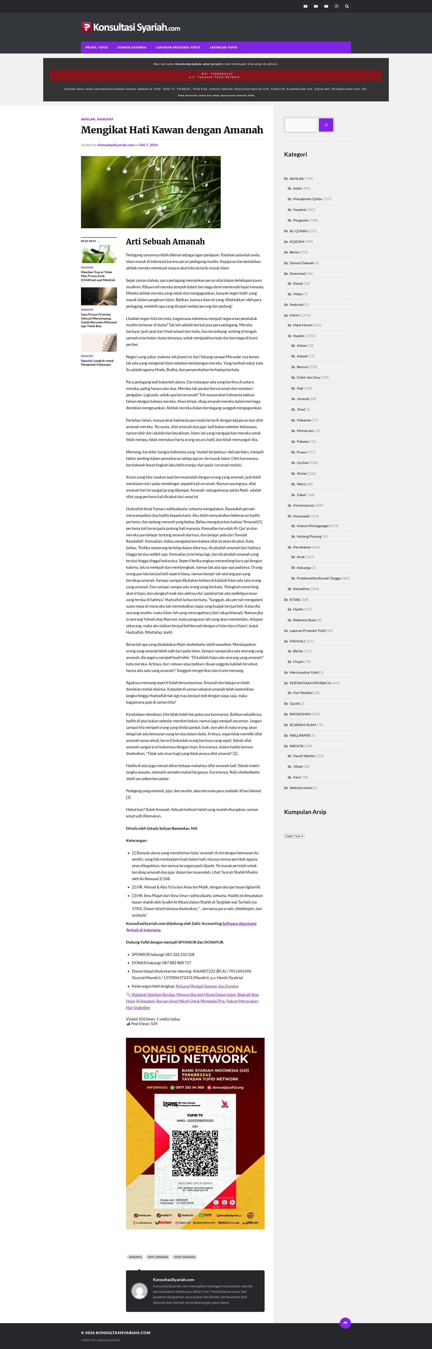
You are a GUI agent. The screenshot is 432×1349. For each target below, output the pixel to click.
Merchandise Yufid (304, 672)
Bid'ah (298, 651)
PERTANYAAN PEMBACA (310, 683)
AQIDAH (297, 241)
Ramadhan (301, 588)
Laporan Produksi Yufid (178, 47)
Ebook (298, 283)
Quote (295, 703)
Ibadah (298, 335)
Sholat (302, 473)
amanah (135, 1256)
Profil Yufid (97, 47)
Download (298, 273)
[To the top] (345, 1323)
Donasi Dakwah (131, 47)
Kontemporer (303, 505)
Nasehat (105, 119)
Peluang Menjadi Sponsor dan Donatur (207, 986)
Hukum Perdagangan (313, 525)
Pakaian (303, 441)
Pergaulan (301, 220)
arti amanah (158, 1256)
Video (297, 294)
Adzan (302, 345)
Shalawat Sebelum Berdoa (153, 994)
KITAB (295, 599)
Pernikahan (302, 547)
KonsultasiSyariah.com (116, 145)
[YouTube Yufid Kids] (326, 6)
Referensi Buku (305, 620)
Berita (294, 252)
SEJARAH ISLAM (303, 725)
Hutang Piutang (309, 536)
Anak (301, 557)
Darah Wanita (304, 756)
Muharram (305, 430)
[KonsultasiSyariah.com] (216, 27)
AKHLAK (88, 119)
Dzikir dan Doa (308, 377)
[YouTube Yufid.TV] (306, 6)
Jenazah (303, 398)
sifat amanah (184, 1256)
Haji (300, 388)
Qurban (303, 462)
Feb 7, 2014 (149, 145)
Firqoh (298, 661)
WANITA (297, 746)
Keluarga (304, 567)
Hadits (298, 609)
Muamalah (301, 516)
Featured (297, 304)
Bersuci (302, 367)
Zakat (301, 494)
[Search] (347, 6)
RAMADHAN (300, 714)
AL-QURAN (299, 231)
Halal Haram (303, 325)
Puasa (301, 452)
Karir (297, 777)
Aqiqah (302, 356)
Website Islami (301, 787)
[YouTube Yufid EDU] (316, 6)
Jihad (301, 409)
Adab (297, 188)
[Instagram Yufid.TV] (337, 6)
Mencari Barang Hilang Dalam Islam (206, 994)
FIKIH (294, 315)
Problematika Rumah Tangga (319, 578)
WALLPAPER (300, 735)
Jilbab (297, 766)
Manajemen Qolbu (307, 199)
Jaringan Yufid (224, 47)
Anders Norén (108, 1340)
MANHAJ (297, 641)
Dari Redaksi (303, 692)
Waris (301, 484)
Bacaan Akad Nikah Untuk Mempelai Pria (190, 1001)
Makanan (304, 420)
